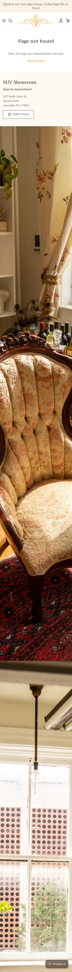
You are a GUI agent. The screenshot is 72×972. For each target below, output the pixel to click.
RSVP (7, 4)
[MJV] (36, 20)
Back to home (36, 61)
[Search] (12, 21)
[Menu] (4, 21)
